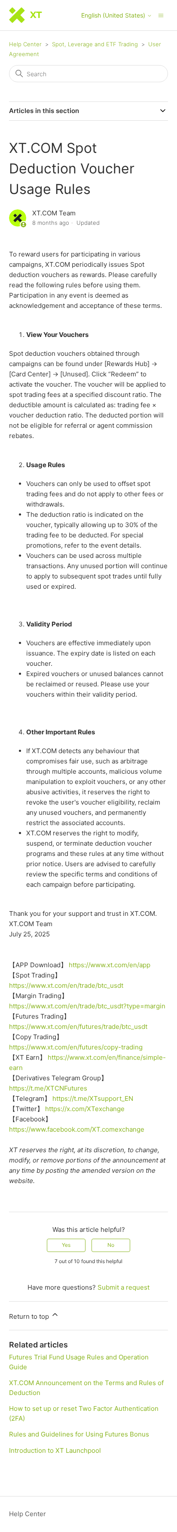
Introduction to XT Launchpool (55, 1450)
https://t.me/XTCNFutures (48, 1088)
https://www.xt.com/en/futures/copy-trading (76, 1047)
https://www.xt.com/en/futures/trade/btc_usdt (78, 1026)
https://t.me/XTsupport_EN (92, 1098)
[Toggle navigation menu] (161, 14)
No (110, 1245)
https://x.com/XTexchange (85, 1109)
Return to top (30, 1316)
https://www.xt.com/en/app (109, 965)
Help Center (25, 44)
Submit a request (124, 1287)
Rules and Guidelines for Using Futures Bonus (79, 1434)
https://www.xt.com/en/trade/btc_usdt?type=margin (87, 1006)
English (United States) (114, 15)
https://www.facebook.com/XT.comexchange (76, 1129)
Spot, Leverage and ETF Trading (95, 44)
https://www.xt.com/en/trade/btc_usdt (66, 985)
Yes (66, 1245)
